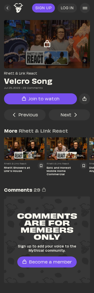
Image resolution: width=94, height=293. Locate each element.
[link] (18, 8)
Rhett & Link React (20, 73)
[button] (7, 8)
